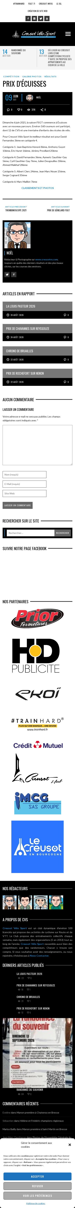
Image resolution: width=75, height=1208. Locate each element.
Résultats (50, 76)
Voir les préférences (37, 1196)
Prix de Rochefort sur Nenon (33, 1008)
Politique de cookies (35, 1203)
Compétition (11, 76)
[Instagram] (34, 18)
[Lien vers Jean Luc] (41, 902)
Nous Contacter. (39, 955)
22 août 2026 (17, 359)
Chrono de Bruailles (28, 997)
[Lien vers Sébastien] (25, 902)
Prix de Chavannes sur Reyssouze (36, 985)
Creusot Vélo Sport (15, 928)
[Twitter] (40, 18)
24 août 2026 (17, 315)
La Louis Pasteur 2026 (29, 974)
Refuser (37, 1186)
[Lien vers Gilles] (56, 902)
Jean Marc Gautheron (14, 1137)
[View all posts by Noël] (29, 97)
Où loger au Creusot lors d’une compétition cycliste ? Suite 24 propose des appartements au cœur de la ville (60, 57)
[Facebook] (28, 18)
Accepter (37, 1176)
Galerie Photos (32, 76)
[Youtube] (47, 18)
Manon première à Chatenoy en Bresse (38, 1112)
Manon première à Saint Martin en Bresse (44, 1129)
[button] (70, 1144)
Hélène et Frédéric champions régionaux (42, 1120)
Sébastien (8, 1120)
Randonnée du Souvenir (18, 52)
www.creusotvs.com (46, 259)
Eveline (6, 1112)
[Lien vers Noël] (10, 902)
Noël (38, 97)
